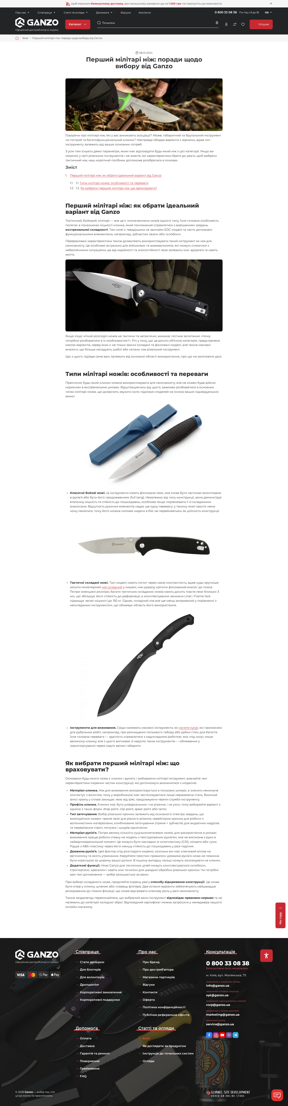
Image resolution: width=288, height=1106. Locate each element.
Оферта (149, 1000)
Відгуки (126, 12)
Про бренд (151, 962)
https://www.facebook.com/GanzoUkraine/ (209, 1035)
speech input (217, 22)
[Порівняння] (234, 24)
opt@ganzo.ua (217, 995)
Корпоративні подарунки (100, 1000)
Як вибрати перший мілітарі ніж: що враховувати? (119, 188)
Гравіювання (90, 1068)
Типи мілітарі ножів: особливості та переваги (114, 183)
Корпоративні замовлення (101, 992)
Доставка (87, 1046)
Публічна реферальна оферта (166, 1015)
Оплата (85, 1038)
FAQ (83, 1076)
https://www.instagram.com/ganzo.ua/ (216, 1035)
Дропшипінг (89, 984)
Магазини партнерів (159, 977)
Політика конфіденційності (164, 1007)
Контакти (145, 12)
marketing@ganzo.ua (222, 1014)
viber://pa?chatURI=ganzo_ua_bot (229, 1035)
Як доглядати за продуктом (164, 1046)
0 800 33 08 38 (226, 12)
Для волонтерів (92, 977)
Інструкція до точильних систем (168, 1053)
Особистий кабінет (226, 24)
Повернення (90, 1061)
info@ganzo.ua (217, 985)
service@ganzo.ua (220, 1024)
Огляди (148, 1061)
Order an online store (228, 1096)
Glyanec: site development (230, 1092)
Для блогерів (90, 969)
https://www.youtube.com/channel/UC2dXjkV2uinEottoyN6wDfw (222, 1035)
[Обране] (243, 24)
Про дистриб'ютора (158, 969)
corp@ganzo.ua (218, 1005)
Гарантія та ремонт (95, 1053)
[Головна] (17, 38)
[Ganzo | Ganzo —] (36, 24)
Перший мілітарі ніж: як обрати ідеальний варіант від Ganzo (115, 175)
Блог (146, 1038)
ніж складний (112, 587)
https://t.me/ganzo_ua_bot (236, 1035)
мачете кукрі (188, 727)
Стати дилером (92, 962)
